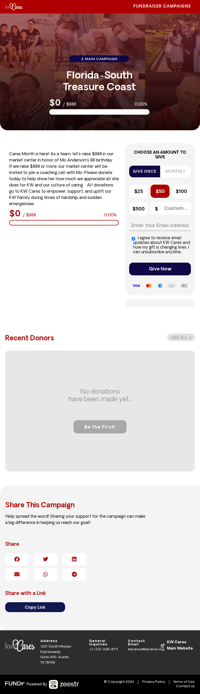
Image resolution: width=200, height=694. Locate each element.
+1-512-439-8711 (103, 649)
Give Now (160, 269)
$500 (139, 209)
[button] (181, 337)
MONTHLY (175, 172)
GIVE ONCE (144, 172)
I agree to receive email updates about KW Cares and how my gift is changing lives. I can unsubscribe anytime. (161, 245)
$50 (160, 192)
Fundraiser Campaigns (162, 7)
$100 (181, 192)
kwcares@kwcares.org (146, 649)
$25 (138, 192)
